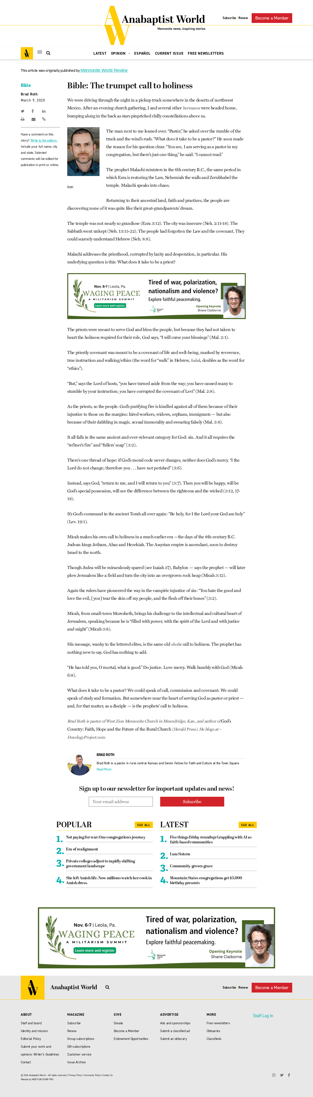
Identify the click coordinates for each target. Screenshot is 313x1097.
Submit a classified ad (175, 1031)
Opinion (119, 53)
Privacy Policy (75, 1075)
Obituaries (213, 1031)
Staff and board (31, 1023)
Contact (26, 1062)
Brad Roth (29, 94)
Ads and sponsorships (175, 1023)
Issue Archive (76, 1062)
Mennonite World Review (104, 70)
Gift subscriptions (78, 1046)
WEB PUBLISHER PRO (42, 1079)
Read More (104, 769)
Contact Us (107, 1075)
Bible (26, 85)
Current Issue (169, 53)
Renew (243, 18)
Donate (118, 1023)
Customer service (79, 1054)
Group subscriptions (80, 1038)
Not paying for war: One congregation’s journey (105, 837)
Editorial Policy (31, 1038)
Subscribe (229, 18)
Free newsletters (218, 1023)
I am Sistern (180, 854)
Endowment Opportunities (131, 1038)
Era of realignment (82, 849)
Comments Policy (92, 1075)
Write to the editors (44, 140)
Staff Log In (263, 1016)
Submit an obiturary (173, 1038)
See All (143, 825)
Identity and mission (34, 1031)
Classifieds (214, 1038)
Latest (100, 53)
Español (142, 53)
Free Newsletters (206, 53)
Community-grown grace (191, 866)
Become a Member (272, 18)
